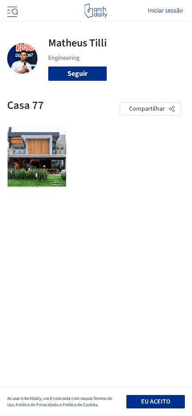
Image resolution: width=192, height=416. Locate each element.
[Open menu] (11, 10)
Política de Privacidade (37, 405)
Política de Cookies (80, 405)
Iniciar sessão (165, 11)
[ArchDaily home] (95, 11)
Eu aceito (155, 401)
